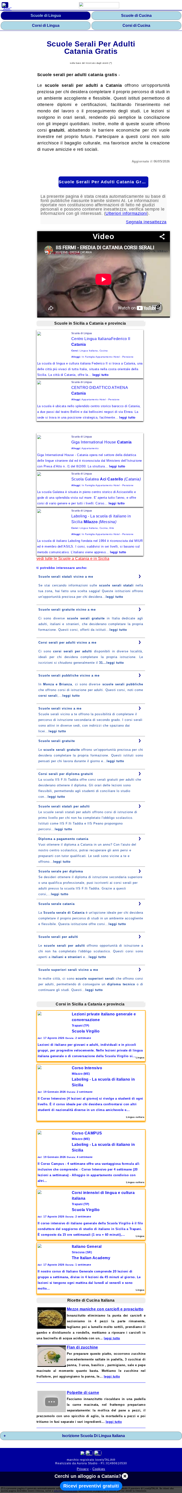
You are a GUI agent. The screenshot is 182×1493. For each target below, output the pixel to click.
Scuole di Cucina (136, 16)
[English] (97, 1454)
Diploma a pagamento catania (63, 839)
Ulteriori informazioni (126, 213)
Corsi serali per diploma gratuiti (65, 774)
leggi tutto (114, 597)
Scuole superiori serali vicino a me (68, 970)
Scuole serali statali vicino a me (65, 576)
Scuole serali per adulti (58, 937)
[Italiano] (89, 1454)
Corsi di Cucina (136, 25)
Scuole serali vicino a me (60, 708)
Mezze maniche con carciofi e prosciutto (105, 1309)
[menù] (5, 5)
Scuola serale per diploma (60, 871)
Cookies (98, 1469)
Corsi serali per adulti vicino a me (67, 642)
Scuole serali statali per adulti (64, 806)
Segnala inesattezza (146, 222)
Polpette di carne (83, 1393)
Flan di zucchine (82, 1347)
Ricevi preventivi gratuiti (91, 1485)
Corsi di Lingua (45, 25)
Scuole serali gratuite (56, 741)
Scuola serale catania (56, 904)
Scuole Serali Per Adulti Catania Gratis (103, 182)
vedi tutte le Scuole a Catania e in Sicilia (72, 559)
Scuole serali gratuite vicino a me (67, 609)
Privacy (83, 1469)
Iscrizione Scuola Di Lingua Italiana (93, 1436)
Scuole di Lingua (46, 16)
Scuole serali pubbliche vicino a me (69, 675)
